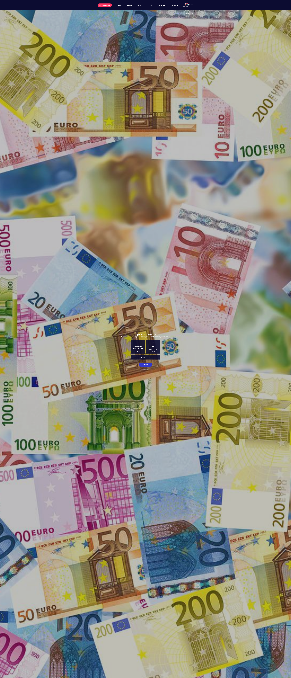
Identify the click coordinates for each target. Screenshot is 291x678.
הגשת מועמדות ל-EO (104, 5)
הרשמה (145, 364)
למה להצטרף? (174, 5)
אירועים (150, 5)
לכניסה (138, 351)
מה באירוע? (145, 369)
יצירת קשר (129, 5)
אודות (139, 5)
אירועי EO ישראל (186, 13)
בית (192, 13)
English (119, 5)
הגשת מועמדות (161, 5)
